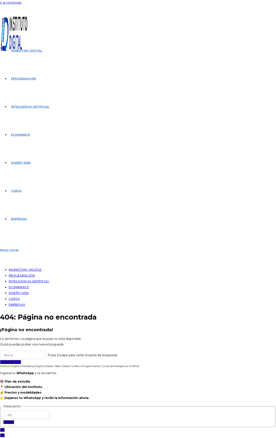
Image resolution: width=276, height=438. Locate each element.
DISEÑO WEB (18, 293)
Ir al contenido (11, 3)
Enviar (9, 422)
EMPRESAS (17, 304)
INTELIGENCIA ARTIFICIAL (29, 281)
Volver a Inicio (10, 362)
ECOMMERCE (19, 287)
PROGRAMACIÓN (22, 275)
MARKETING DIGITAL (25, 269)
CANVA (14, 299)
